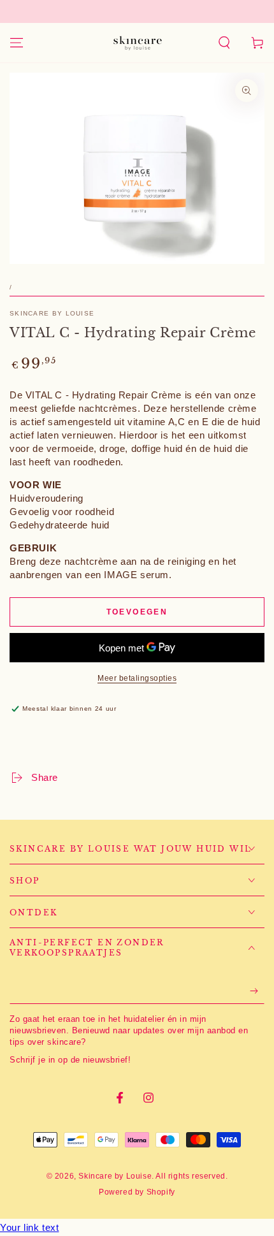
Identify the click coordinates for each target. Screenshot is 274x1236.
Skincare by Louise (52, 313)
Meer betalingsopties (137, 678)
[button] (224, 43)
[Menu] (16, 43)
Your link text (29, 1227)
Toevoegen (137, 611)
